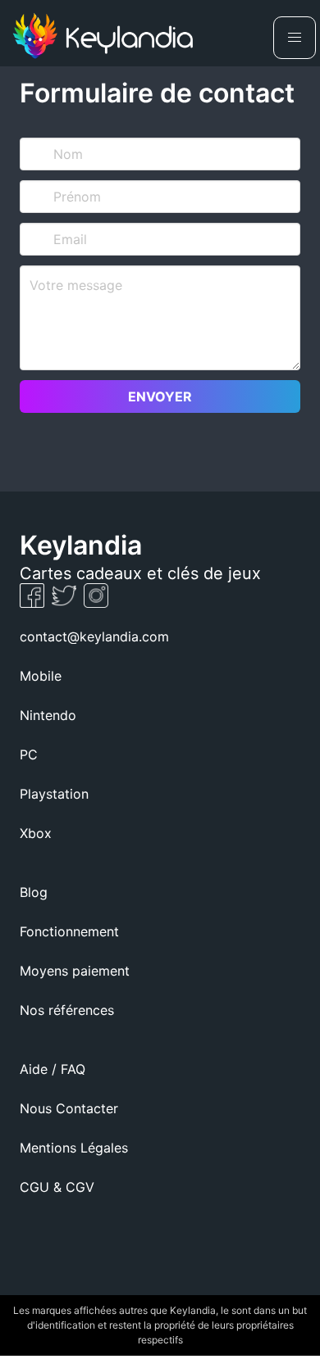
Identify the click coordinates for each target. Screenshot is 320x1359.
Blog (34, 892)
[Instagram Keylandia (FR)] (96, 603)
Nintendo (48, 715)
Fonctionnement (69, 931)
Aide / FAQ (52, 1069)
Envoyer (160, 396)
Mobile (41, 676)
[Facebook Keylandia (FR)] (34, 603)
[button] (294, 37)
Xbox (36, 833)
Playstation (54, 794)
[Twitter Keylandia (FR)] (66, 603)
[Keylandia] (102, 38)
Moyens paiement (75, 971)
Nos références (67, 1010)
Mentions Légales (74, 1147)
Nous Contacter (69, 1108)
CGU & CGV (57, 1187)
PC (29, 754)
